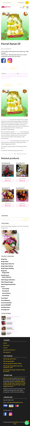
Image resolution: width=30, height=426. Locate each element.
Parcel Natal (13, 73)
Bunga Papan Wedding (7, 268)
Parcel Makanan (5, 300)
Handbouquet (17, 381)
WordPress (16, 422)
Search (25, 219)
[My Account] (21, 7)
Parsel (11, 386)
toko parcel (17, 132)
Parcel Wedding (18, 76)
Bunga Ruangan (16, 384)
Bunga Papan (4, 261)
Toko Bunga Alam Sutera (9, 359)
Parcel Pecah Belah (9, 76)
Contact (5, 347)
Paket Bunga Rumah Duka (8, 284)
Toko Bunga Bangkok (8, 361)
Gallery (5, 343)
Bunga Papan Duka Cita (7, 263)
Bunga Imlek (5, 272)
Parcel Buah (4, 298)
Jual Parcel (22, 73)
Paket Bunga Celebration (8, 279)
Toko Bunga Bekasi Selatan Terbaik (12, 363)
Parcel (8, 73)
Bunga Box (4, 259)
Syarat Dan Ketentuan (9, 350)
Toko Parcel (25, 76)
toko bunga (20, 378)
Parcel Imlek (12, 75)
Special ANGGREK (6, 305)
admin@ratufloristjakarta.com (15, 402)
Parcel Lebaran (19, 75)
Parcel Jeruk (5, 291)
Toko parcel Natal (5, 140)
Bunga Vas (4, 270)
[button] (26, 13)
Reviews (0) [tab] (20, 84)
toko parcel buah (5, 78)
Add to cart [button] (8, 180)
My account (6, 345)
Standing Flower (5, 307)
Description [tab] (8, 84)
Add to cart (13, 68)
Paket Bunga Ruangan (7, 282)
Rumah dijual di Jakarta (9, 393)
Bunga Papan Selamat (7, 266)
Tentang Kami (6, 352)
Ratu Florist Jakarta (8, 378)
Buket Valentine (6, 277)
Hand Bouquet (5, 275)
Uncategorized (5, 309)
